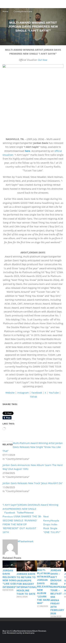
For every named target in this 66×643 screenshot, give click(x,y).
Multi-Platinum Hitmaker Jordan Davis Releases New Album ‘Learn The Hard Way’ (43, 586)
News (20, 631)
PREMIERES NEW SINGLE (22, 508)
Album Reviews (39, 631)
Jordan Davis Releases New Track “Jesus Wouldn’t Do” (33, 483)
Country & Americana (24, 633)
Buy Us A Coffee (10, 631)
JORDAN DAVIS (26, 504)
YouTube (54, 392)
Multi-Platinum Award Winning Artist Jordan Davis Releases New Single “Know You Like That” (33, 447)
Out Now (42, 59)
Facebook (36, 392)
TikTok (33, 396)
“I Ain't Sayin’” (10, 504)
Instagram (23, 392)
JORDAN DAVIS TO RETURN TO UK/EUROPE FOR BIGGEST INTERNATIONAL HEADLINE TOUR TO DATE (27, 584)
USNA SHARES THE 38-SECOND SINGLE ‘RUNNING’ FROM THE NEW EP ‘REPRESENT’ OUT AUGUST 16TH (22, 524)
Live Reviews (9, 633)
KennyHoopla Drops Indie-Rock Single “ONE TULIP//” (51, 524)
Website (10, 392)
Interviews (27, 631)
